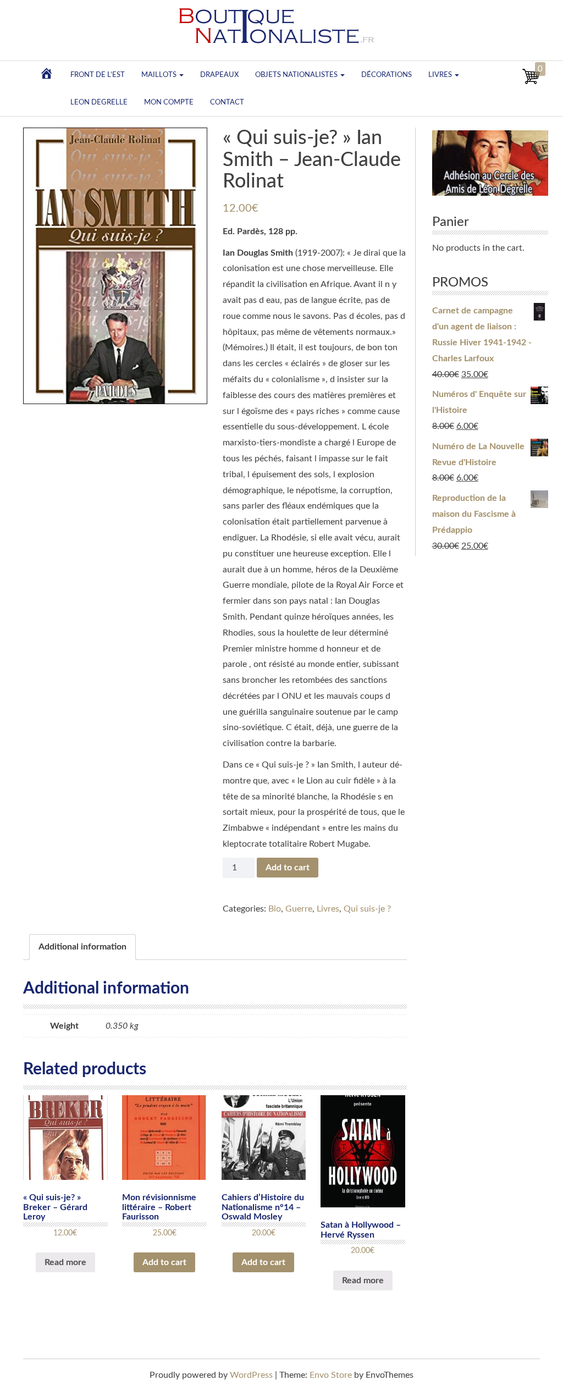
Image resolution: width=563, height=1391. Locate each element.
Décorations (386, 74)
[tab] (82, 947)
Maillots (159, 74)
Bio (274, 908)
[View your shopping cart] (531, 82)
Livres (441, 74)
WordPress (251, 1375)
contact (227, 102)
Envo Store (331, 1375)
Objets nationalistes (297, 74)
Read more (65, 1262)
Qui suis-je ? (367, 908)
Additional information (82, 946)
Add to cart (288, 867)
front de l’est (97, 74)
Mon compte (169, 102)
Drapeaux (219, 74)
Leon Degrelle (99, 102)
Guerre (298, 908)
